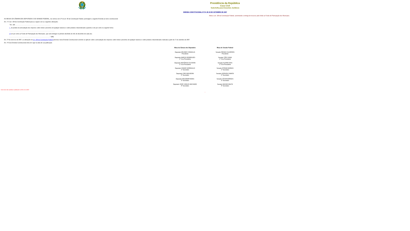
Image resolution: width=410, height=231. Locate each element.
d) (10, 34)
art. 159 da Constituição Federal (43, 40)
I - (10, 28)
